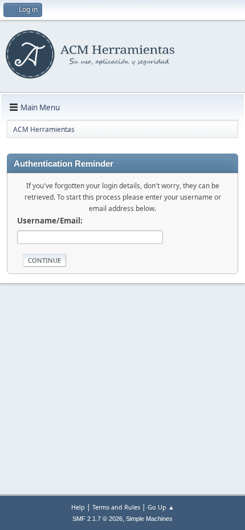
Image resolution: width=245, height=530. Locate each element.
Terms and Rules (116, 507)
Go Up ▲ (161, 507)
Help (78, 507)
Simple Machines (149, 518)
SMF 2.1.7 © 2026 (97, 518)
